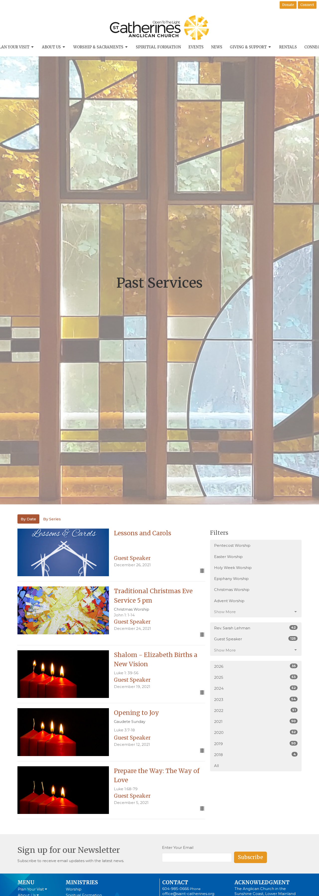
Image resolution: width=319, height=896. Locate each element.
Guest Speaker (255, 638)
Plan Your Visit (31, 889)
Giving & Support (248, 47)
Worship (73, 889)
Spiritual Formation (158, 47)
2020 (255, 732)
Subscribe (250, 857)
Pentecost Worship (232, 545)
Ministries (82, 882)
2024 (255, 688)
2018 (255, 754)
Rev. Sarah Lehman (255, 627)
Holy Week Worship (233, 567)
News (216, 47)
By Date (28, 519)
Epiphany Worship (231, 578)
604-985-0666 (175, 888)
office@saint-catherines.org (188, 893)
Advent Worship (229, 600)
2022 (255, 710)
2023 (255, 699)
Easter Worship (228, 556)
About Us (51, 47)
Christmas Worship (231, 589)
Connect (307, 5)
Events (196, 47)
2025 (255, 677)
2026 (255, 666)
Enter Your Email (177, 847)
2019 (255, 743)
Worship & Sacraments (98, 47)
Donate (288, 5)
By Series (52, 519)
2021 (255, 721)
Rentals (288, 47)
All (216, 765)
